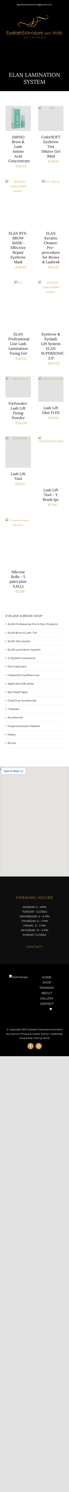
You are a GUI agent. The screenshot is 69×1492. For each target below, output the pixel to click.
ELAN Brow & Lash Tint (22, 632)
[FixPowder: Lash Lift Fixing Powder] (18, 386)
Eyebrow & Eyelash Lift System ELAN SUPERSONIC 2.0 (52, 346)
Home (47, 977)
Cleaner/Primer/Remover (24, 675)
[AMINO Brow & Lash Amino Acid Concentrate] (18, 118)
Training (46, 988)
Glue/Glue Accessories (22, 700)
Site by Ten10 (42, 1038)
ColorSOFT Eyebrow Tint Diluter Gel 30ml (50, 146)
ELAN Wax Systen (19, 641)
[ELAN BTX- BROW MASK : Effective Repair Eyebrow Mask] (18, 203)
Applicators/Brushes (21, 683)
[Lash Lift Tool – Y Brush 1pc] (51, 460)
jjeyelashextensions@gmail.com (34, 4)
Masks (12, 734)
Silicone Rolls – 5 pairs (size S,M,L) (18, 579)
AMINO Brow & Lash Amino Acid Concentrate (19, 149)
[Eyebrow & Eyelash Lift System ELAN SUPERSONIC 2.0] (51, 304)
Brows (12, 743)
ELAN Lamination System (24, 649)
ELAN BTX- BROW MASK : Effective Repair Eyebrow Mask (18, 247)
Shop (47, 982)
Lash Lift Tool (18, 476)
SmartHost (26, 1038)
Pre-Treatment (17, 666)
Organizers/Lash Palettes (24, 726)
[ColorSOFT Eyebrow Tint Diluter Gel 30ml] (51, 118)
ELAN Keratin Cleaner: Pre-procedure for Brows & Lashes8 (51, 247)
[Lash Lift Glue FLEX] (51, 389)
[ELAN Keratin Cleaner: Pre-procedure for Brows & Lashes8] (51, 203)
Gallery (47, 998)
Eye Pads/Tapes (18, 692)
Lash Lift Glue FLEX (51, 410)
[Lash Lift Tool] (18, 452)
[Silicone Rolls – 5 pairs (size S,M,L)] (18, 542)
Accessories (15, 717)
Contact (47, 1004)
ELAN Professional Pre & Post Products (33, 624)
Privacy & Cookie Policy (34, 1033)
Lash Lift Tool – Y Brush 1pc (51, 495)
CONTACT (34, 947)
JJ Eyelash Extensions (21, 658)
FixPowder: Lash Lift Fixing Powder (18, 410)
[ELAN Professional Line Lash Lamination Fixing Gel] (18, 304)
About (46, 993)
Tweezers (14, 709)
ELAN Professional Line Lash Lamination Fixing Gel (18, 344)
